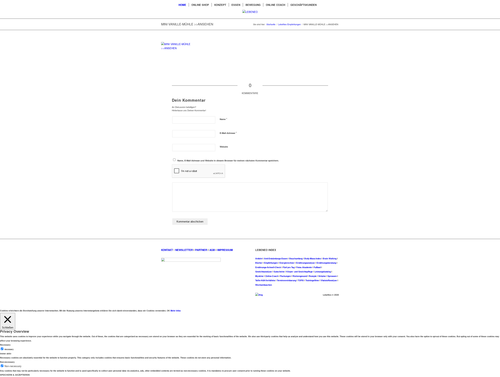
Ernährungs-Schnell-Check (268, 267)
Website (224, 146)
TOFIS (301, 280)
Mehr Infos (176, 310)
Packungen (285, 276)
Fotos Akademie (304, 267)
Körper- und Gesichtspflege (299, 271)
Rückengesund (300, 276)
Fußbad (317, 267)
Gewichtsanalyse (263, 271)
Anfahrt (258, 258)
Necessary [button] (5, 344)
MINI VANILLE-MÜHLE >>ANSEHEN (187, 24)
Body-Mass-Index (312, 258)
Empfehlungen (271, 262)
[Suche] (321, 5)
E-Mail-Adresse (228, 133)
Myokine (259, 276)
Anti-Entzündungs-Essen (276, 258)
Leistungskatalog (322, 271)
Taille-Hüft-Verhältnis (265, 280)
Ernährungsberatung (326, 262)
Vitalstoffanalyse (329, 280)
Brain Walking (330, 258)
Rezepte (313, 276)
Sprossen (332, 276)
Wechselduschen (263, 284)
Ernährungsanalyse (305, 262)
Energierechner (286, 262)
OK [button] (168, 310)
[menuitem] (182, 5)
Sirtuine (322, 276)
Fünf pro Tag (289, 267)
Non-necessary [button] (7, 361)
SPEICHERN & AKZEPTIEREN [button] (15, 374)
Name (223, 119)
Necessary (8, 349)
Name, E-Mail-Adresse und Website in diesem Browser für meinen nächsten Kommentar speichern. (228, 160)
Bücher (258, 262)
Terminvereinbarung (286, 280)
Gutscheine (279, 271)
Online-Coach (271, 276)
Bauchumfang (296, 258)
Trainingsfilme (312, 280)
